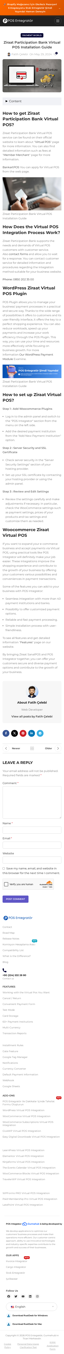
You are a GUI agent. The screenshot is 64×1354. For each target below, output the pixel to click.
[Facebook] (8, 1296)
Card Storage (10, 1015)
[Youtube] (23, 1296)
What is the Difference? (17, 956)
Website (8, 853)
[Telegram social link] (40, 733)
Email (7, 838)
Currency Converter (14, 1068)
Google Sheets (11, 1086)
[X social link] (14, 733)
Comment (10, 783)
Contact (7, 927)
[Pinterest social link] (23, 733)
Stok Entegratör (15, 1272)
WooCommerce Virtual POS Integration (26, 1116)
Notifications (10, 1062)
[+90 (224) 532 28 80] (4, 970)
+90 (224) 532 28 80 (14, 975)
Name (8, 823)
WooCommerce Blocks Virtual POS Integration (31, 1173)
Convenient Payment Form (19, 1004)
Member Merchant (16, 155)
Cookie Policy (7, 1346)
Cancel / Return (12, 998)
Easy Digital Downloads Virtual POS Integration (31, 1136)
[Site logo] (18, 20)
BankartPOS (11, 167)
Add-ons (9, 1095)
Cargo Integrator (16, 1267)
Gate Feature (10, 1051)
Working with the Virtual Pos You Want (26, 992)
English (20, 1306)
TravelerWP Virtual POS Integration (24, 1179)
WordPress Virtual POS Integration (23, 1110)
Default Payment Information (20, 1074)
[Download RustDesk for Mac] (8, 1324)
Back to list (32, 748)
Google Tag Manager (15, 1057)
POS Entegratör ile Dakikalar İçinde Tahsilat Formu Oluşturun (32, 1102)
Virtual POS (43, 142)
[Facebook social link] (6, 733)
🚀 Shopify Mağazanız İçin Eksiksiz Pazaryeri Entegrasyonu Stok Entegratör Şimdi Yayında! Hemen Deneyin (32, 8)
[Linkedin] (30, 1296)
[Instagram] (37, 1296)
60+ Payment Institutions (18, 1021)
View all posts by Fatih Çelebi (32, 716)
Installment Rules (13, 1045)
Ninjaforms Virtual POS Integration (24, 1161)
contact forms (18, 254)
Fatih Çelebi (20, 54)
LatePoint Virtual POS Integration (23, 1204)
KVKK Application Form (53, 1345)
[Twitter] (16, 1296)
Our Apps (12, 1255)
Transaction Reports (14, 1033)
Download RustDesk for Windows (30, 1315)
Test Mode (9, 1009)
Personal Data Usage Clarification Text (28, 1346)
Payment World (32, 35)
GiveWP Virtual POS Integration (22, 1130)
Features (26, 642)
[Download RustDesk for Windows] (8, 1315)
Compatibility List (13, 950)
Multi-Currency (11, 1027)
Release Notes (11, 938)
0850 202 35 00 (23, 279)
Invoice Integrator (17, 1260)
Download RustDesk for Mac (27, 1324)
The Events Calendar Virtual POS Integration (29, 1167)
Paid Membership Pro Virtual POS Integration (30, 1198)
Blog (5, 962)
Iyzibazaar (12, 1278)
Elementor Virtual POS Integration (23, 1156)
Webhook (8, 1080)
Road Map (9, 932)
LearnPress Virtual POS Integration (23, 1150)
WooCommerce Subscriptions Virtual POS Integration (28, 1123)
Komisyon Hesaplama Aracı (20, 944)
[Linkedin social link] (31, 733)
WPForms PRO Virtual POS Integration (26, 1193)
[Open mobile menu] (58, 20)
